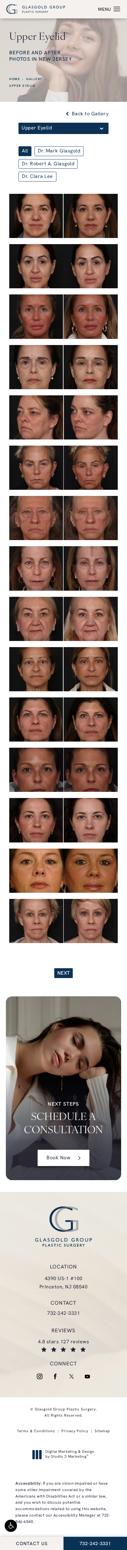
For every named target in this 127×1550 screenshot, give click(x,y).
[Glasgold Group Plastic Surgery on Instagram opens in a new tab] (39, 1376)
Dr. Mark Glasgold (59, 151)
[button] (11, 1526)
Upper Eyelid (22, 86)
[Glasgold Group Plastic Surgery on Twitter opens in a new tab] (71, 1376)
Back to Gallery (89, 114)
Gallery (34, 79)
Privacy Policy (74, 1431)
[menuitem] (39, 1376)
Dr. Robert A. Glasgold (48, 164)
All (25, 151)
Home (14, 79)
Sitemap (102, 1431)
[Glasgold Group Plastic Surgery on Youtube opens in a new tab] (87, 1376)
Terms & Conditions (36, 1431)
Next (63, 973)
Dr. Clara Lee (37, 176)
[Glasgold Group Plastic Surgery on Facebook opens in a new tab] (55, 1376)
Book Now (58, 1158)
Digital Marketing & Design (70, 1454)
